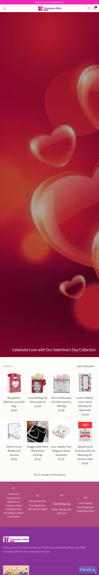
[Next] (73, 2)
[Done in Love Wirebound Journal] (14, 431)
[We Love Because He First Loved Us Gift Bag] (61, 383)
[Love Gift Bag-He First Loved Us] (37, 383)
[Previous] (26, 2)
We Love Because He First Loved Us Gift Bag (61, 402)
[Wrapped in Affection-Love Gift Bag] (14, 383)
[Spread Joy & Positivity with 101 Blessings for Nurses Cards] (85, 431)
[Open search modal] (89, 8)
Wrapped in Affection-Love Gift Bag (14, 402)
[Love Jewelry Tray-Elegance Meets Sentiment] (61, 431)
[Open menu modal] (4, 8)
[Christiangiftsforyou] (49, 8)
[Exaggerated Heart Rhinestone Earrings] (37, 431)
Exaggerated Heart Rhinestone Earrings (37, 451)
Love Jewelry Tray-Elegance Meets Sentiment (61, 451)
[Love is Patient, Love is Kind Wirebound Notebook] (85, 383)
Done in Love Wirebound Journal (14, 451)
